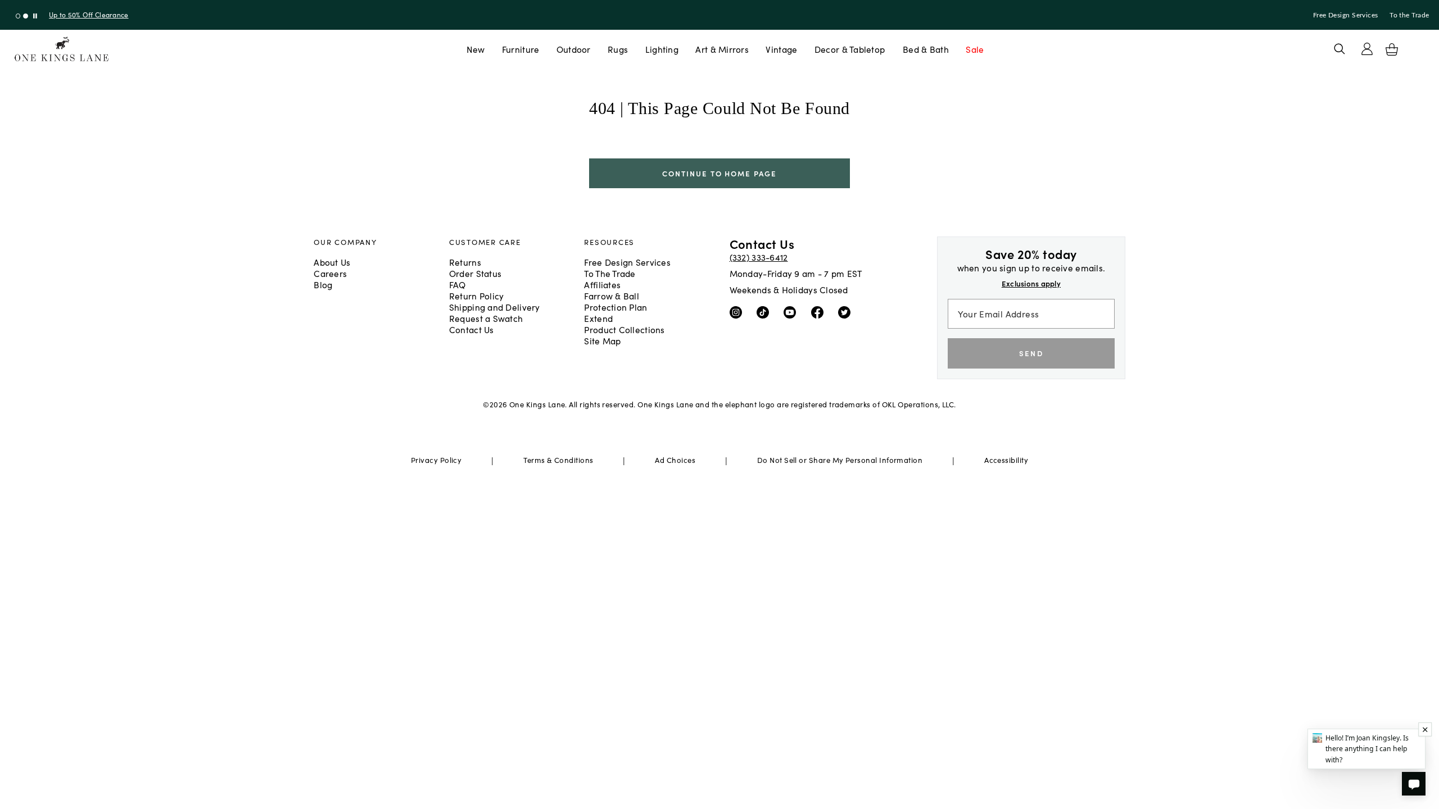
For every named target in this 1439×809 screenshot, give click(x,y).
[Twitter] (847, 311)
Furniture (520, 49)
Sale (975, 49)
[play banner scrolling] (35, 16)
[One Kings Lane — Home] (61, 49)
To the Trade (1409, 15)
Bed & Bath (926, 49)
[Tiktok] (765, 311)
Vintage (781, 49)
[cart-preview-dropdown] (1392, 49)
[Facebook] (820, 311)
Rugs (618, 49)
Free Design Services (1345, 15)
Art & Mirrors (722, 49)
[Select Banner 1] (25, 16)
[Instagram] (738, 311)
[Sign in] (1367, 49)
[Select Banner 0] (18, 16)
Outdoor (573, 49)
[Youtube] (792, 311)
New (476, 49)
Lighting (661, 49)
